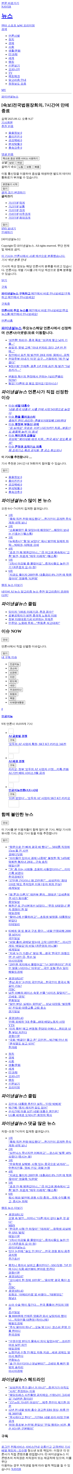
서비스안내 (33, 1446)
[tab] (14, 35)
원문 (7, 122)
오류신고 (46, 1446)
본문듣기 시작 (10, 184)
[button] (15, 132)
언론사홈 (7, 320)
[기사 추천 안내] (30, 457)
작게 (22, 202)
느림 (20, 167)
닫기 (4, 280)
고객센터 (58, 1446)
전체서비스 (18, 1446)
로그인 (5, 1446)
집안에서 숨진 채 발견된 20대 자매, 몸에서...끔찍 (39, 355)
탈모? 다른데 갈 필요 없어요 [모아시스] (33, 383)
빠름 (37, 167)
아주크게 (24, 213)
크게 (22, 210)
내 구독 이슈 (9, 657)
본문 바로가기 (10, 3)
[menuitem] (40, 133)
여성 (19, 162)
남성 (11, 162)
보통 (29, 167)
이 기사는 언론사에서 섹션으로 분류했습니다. (33, 255)
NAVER (16, 1469)
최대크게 (24, 217)
